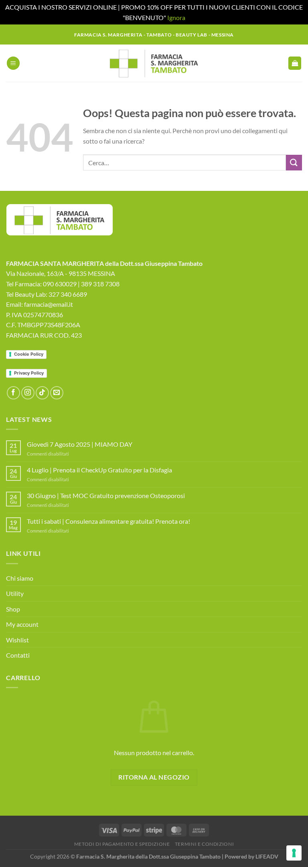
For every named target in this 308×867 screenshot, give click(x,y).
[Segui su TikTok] (42, 392)
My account (22, 624)
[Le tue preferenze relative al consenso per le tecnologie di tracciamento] (294, 853)
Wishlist (17, 640)
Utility (15, 593)
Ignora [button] (176, 17)
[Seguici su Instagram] (27, 392)
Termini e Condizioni (204, 844)
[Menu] (13, 63)
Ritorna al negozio (153, 777)
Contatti (18, 655)
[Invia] (294, 162)
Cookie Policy (28, 354)
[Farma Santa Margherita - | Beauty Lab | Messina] (154, 63)
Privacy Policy (29, 373)
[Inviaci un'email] (56, 392)
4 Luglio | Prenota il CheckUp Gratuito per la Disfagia (99, 470)
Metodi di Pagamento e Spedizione (122, 844)
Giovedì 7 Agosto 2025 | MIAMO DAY (79, 444)
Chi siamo (19, 578)
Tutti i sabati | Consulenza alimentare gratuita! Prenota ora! (108, 521)
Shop (13, 609)
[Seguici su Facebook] (13, 392)
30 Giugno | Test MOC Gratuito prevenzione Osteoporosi (106, 495)
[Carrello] (294, 63)
